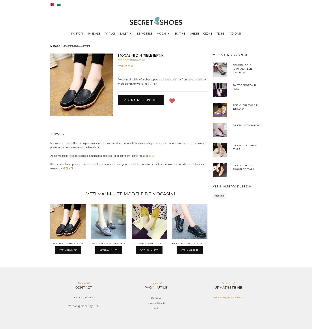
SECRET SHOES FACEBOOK (228, 297)
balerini (126, 33)
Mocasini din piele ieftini (68, 243)
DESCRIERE (58, 134)
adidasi (235, 33)
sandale (93, 33)
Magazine (156, 297)
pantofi (77, 33)
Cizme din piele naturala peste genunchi (243, 69)
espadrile (144, 33)
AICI (151, 155)
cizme (207, 33)
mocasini (164, 33)
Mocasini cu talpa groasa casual (193, 243)
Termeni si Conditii (155, 303)
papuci (110, 33)
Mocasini (219, 196)
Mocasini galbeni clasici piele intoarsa (156, 243)
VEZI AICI (67, 168)
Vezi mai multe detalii (141, 100)
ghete (194, 33)
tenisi (220, 33)
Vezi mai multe (68, 250)
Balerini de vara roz (246, 125)
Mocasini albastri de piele (108, 243)
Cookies (156, 308)
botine (180, 33)
